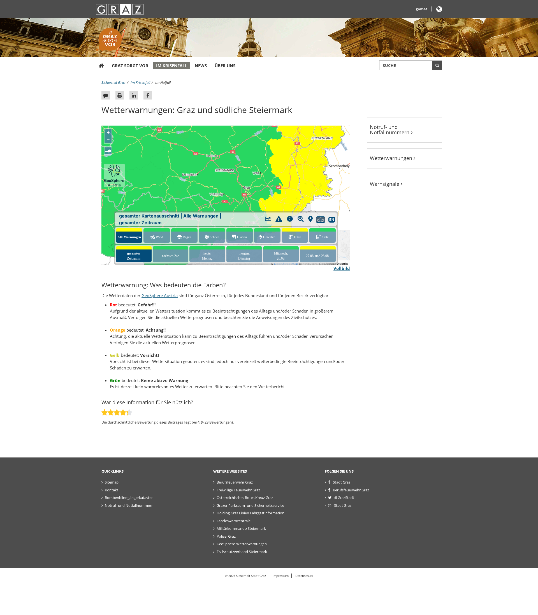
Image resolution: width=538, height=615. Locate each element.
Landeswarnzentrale (234, 520)
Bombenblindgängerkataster (129, 497)
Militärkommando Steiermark (241, 528)
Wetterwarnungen (392, 158)
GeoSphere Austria (160, 295)
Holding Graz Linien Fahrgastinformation (250, 512)
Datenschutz (304, 576)
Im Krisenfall (171, 65)
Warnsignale (385, 184)
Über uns (225, 65)
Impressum (281, 576)
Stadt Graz (341, 482)
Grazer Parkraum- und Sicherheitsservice (250, 505)
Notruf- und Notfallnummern (390, 130)
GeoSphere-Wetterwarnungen (242, 543)
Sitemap (112, 482)
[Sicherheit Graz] (101, 66)
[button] (439, 10)
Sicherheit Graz (113, 82)
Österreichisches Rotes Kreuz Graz (245, 497)
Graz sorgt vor (130, 65)
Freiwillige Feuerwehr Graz (238, 490)
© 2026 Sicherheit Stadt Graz (245, 576)
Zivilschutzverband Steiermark (242, 551)
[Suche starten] (437, 65)
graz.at (421, 8)
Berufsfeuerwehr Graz (235, 482)
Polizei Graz (226, 536)
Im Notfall (163, 82)
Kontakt (111, 490)
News (201, 65)
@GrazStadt (344, 497)
